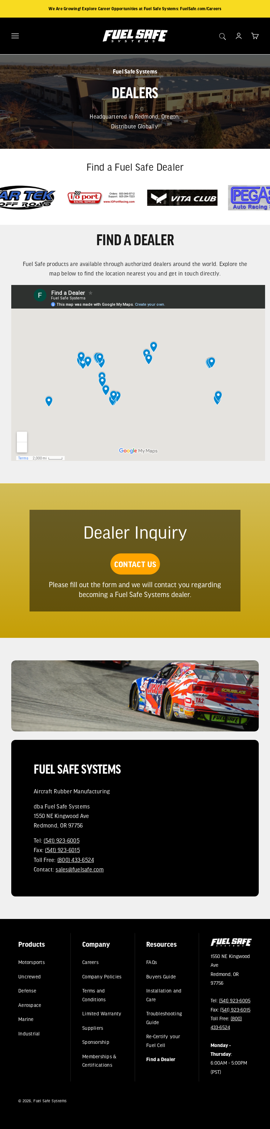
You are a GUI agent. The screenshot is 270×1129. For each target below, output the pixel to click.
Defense (27, 990)
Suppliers (92, 1027)
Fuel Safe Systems (49, 1100)
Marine (26, 1019)
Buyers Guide (161, 976)
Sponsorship (95, 1042)
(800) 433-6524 (75, 860)
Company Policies (101, 976)
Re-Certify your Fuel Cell (163, 1040)
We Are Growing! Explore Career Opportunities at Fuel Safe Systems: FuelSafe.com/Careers (135, 8)
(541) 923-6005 (61, 840)
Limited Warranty (101, 1013)
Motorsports (31, 962)
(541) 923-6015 (62, 850)
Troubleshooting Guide (164, 1018)
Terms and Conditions (94, 995)
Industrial (29, 1033)
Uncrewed (29, 976)
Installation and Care (164, 995)
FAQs (152, 962)
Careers (90, 962)
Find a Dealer (161, 1059)
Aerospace (29, 1005)
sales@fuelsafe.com (80, 869)
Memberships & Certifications (99, 1060)
